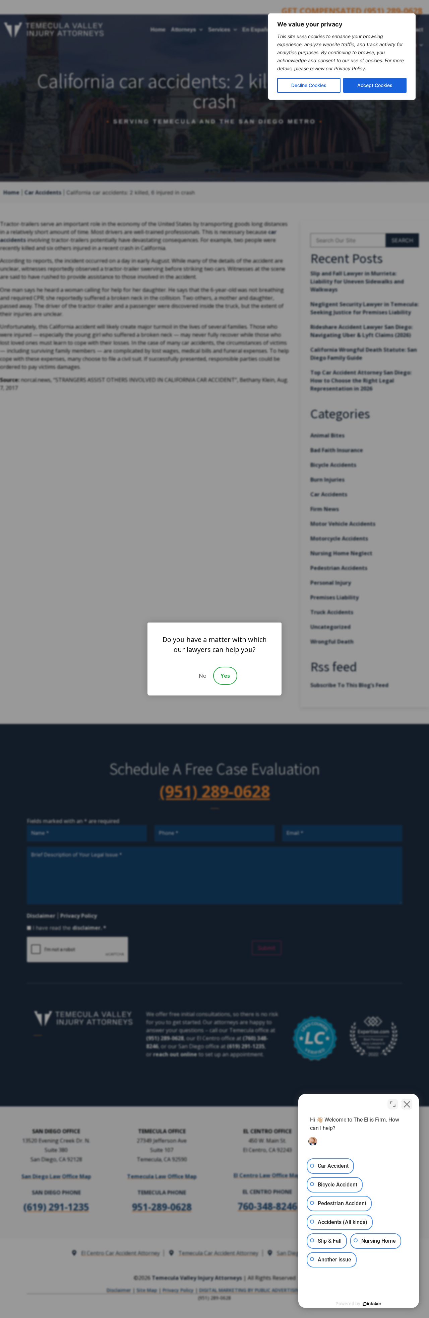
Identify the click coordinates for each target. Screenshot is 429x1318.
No (202, 675)
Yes (225, 675)
